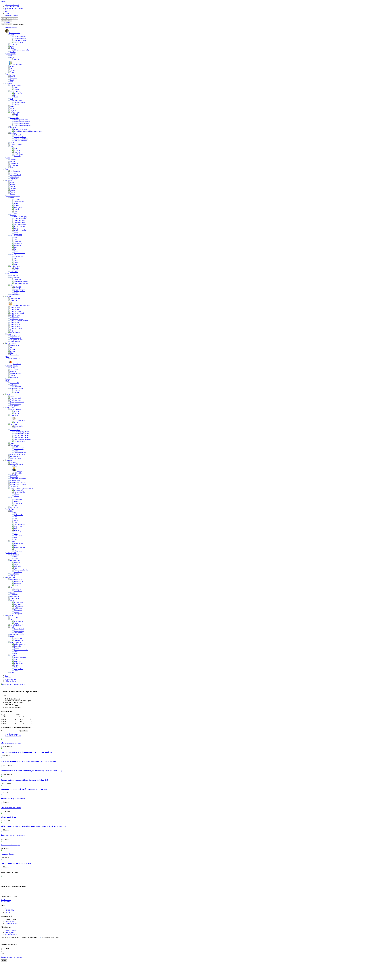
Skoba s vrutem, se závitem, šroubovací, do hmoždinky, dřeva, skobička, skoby (31, 771)
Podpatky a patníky (15, 373)
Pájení (15, 522)
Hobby (12, 182)
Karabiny (9, 180)
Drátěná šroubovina (19, 644)
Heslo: (3, 952)
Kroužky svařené (19, 631)
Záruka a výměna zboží (12, 6)
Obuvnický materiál (12, 366)
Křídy (11, 99)
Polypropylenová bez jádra (18, 482)
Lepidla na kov (14, 309)
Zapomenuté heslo (6, 957)
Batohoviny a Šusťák (16, 579)
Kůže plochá (17, 245)
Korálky (12, 197)
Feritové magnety (15, 336)
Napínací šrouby (19, 663)
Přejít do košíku (5, 22)
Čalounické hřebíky (19, 36)
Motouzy (19, 471)
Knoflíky (16, 97)
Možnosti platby (9, 932)
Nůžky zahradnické (19, 547)
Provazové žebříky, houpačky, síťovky (21, 488)
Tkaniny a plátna (11, 577)
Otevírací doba (9, 909)
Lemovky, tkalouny (16, 101)
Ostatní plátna (18, 610)
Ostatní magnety (15, 341)
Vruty (15, 653)
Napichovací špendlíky (20, 129)
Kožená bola (17, 279)
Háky (11, 619)
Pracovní (12, 194)
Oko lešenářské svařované (11, 743)
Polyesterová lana (15, 480)
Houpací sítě (17, 501)
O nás (6, 11)
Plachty (12, 80)
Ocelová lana (14, 475)
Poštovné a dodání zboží (12, 5)
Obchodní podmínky (11, 934)
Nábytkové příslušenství (17, 634)
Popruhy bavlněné (15, 398)
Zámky (12, 672)
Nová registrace (17, 957)
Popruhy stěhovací (15, 404)
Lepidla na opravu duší (17, 313)
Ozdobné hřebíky (19, 42)
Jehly (7, 169)
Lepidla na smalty (15, 324)
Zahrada (12, 541)
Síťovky (16, 494)
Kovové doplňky (15, 91)
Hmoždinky (17, 646)
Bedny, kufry (21, 420)
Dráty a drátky (14, 617)
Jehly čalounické (15, 171)
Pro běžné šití (17, 364)
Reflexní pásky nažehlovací (22, 121)
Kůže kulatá (17, 241)
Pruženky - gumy (15, 112)
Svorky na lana (18, 669)
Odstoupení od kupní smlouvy (14, 8)
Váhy (11, 68)
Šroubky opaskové (19, 441)
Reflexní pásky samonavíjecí (22, 125)
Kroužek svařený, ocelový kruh (13, 798)
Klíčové (12, 184)
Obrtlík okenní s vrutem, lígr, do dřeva (16, 863)
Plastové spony (14, 445)
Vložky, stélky (14, 377)
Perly (15, 213)
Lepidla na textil (15, 326)
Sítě (11, 498)
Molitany (12, 46)
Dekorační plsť (14, 383)
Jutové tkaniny (18, 591)
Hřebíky (12, 35)
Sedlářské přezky (15, 456)
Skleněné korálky (15, 266)
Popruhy (8, 394)
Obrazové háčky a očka (21, 650)
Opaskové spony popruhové (22, 439)
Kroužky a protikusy (20, 224)
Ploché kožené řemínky (21, 283)
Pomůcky (13, 255)
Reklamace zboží (10, 921)
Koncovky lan (18, 661)
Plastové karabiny (19, 449)
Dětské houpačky (19, 490)
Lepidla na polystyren (16, 319)
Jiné (15, 95)
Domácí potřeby (11, 54)
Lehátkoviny (13, 594)
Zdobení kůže (18, 572)
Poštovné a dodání (10, 931)
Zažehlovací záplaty (16, 144)
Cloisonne (17, 199)
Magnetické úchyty (15, 338)
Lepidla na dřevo (15, 307)
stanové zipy (17, 156)
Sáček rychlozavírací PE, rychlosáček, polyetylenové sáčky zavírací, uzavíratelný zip (33, 826)
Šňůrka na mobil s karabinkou (13, 835)
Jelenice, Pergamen (19, 289)
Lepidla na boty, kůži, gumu (21, 305)
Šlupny (16, 232)
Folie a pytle (9, 74)
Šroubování (17, 532)
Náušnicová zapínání (20, 226)
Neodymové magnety (16, 340)
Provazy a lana (10, 460)
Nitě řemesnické (15, 359)
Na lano (12, 186)
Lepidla (16, 262)
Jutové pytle (17, 589)
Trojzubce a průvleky (20, 452)
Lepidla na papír (15, 315)
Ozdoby (16, 558)
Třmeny (16, 671)
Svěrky (16, 534)
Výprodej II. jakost (15, 458)
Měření (12, 106)
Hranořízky (17, 562)
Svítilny (12, 66)
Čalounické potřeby (15, 33)
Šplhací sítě (17, 505)
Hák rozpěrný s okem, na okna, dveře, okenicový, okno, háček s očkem (28, 761)
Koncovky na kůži (19, 220)
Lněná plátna (17, 604)
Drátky (16, 237)
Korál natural (18, 207)
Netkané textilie (14, 596)
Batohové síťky (18, 581)
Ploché (16, 116)
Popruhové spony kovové (17, 454)
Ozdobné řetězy (18, 638)
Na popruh (13, 188)
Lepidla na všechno (16, 328)
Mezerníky (17, 209)
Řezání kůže (17, 566)
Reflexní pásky (14, 118)
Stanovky (16, 612)
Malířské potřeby (11, 343)
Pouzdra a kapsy (15, 294)
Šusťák (16, 585)
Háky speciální (18, 621)
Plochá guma (14, 165)
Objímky (16, 665)
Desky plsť (13, 385)
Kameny (16, 205)
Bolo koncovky (18, 426)
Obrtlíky (12, 190)
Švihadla (16, 496)
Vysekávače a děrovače (21, 570)
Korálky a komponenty (13, 196)
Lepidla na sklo (14, 322)
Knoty (12, 396)
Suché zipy (13, 133)
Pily (15, 549)
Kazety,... (16, 422)
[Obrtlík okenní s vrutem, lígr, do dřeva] (13, 684)
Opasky (16, 293)
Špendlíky (13, 52)
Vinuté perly (17, 270)
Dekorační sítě (18, 499)
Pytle (11, 82)
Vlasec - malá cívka (8, 817)
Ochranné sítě (18, 503)
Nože (11, 55)
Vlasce (16, 251)
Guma (8, 158)
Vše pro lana (13, 655)
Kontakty (7, 13)
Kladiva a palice (18, 515)
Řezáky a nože (18, 526)
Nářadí (12, 48)
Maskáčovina (18, 608)
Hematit (16, 203)
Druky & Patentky (15, 85)
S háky (16, 623)
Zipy (11, 146)
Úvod (6, 676)
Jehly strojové (14, 178)
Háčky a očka (18, 93)
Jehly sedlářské (14, 177)
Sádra (11, 347)
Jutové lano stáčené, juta (10, 845)
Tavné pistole (18, 536)
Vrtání (15, 537)
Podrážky (13, 375)
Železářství (9, 615)
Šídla (15, 568)
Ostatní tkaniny (14, 598)
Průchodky (13, 110)
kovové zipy (17, 152)
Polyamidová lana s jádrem (18, 479)
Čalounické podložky (20, 38)
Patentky (16, 89)
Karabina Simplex (8, 854)
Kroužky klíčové (19, 629)
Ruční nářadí (10, 509)
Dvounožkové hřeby (20, 40)
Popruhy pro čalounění (17, 402)
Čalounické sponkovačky (21, 50)
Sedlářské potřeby (11, 553)
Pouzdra (16, 413)
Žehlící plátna (18, 613)
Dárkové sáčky (18, 256)
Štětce (11, 353)
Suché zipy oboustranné (21, 139)
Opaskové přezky (15, 430)
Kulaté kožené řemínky (21, 281)
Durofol (12, 76)
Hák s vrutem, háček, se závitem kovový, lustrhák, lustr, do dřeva (26, 752)
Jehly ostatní (13, 173)
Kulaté (16, 114)
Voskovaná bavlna (19, 253)
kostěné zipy (17, 150)
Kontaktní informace (11, 923)
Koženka (12, 593)
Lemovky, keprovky (20, 102)
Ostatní (8, 379)
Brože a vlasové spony (20, 217)
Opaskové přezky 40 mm (21, 435)
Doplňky (12, 367)
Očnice (16, 667)
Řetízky (16, 228)
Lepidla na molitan (15, 311)
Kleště (15, 517)
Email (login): (5, 948)
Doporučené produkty (11, 734)
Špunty (12, 167)
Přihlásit (15, 15)
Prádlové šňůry (18, 473)
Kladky (16, 659)
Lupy (15, 264)
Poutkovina (17, 104)
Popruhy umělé (14, 405)
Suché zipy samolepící (20, 140)
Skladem (9, 746)
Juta (11, 587)
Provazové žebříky (19, 492)
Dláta (15, 513)
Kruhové (16, 392)
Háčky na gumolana (20, 657)
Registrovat (8, 15)
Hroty (15, 556)
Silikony (12, 349)
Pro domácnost (17, 64)
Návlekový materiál (16, 236)
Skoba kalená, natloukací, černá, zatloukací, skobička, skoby (24, 789)
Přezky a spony (10, 407)
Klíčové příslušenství (16, 625)
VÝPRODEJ (14, 272)
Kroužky (12, 627)
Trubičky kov (18, 234)
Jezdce (16, 148)
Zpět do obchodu (6, 900)
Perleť (15, 211)
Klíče (15, 518)
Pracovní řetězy (18, 640)
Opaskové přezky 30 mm (21, 432)
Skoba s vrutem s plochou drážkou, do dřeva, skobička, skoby (25, 780)
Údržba (12, 142)
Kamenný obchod (10, 10)
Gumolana (13, 462)
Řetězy (12, 636)
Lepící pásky (14, 300)
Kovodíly (13, 215)
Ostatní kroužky (18, 633)
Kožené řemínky (15, 277)
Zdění (15, 539)
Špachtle (12, 351)
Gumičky (12, 159)
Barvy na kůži (14, 275)
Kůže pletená (18, 243)
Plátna (12, 600)
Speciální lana (14, 507)
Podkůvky (13, 371)
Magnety (8, 334)
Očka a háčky (14, 369)
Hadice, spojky (18, 543)
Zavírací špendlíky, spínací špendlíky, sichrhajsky (28, 131)
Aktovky (16, 411)
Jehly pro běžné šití (15, 175)
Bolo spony (13, 424)
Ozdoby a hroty (14, 555)
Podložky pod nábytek (16, 388)
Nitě (15, 249)
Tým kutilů (8, 912)
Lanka (15, 247)
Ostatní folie (13, 78)
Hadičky (12, 161)
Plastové (12, 192)
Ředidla (12, 330)
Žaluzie (12, 72)
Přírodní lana (14, 486)
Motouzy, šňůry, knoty (16, 464)
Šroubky (12, 575)
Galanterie (9, 83)
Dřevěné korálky (19, 201)
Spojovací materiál (15, 642)
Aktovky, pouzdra (15, 409)
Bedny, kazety (14, 415)
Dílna (11, 511)
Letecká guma (14, 163)
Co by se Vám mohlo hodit (13, 736)
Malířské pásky (14, 345)
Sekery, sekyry (18, 551)
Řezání (16, 528)
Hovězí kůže (17, 287)
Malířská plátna (18, 606)
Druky (16, 87)
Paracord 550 (14, 477)
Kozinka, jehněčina (19, 291)
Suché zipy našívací (20, 137)
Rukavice (16, 530)
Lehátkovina (13, 44)
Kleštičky (16, 260)
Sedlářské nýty (14, 574)
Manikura (16, 59)
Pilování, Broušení (19, 524)
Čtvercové (17, 390)
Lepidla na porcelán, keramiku (19, 321)
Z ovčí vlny (17, 386)
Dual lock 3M (18, 135)
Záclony (12, 70)
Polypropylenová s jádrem (18, 484)
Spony (16, 451)
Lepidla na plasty (15, 317)
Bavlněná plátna (18, 602)
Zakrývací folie (14, 355)
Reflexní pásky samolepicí (21, 123)
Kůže (7, 274)
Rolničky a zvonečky (20, 230)
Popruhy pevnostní (15, 400)
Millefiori (16, 268)
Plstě (7, 381)
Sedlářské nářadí (15, 560)
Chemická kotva (15, 298)
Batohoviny (17, 583)
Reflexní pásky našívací (21, 120)
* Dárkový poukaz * (12, 28)
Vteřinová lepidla (15, 332)
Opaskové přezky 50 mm (21, 437)
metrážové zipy (18, 154)
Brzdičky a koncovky (20, 447)
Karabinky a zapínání (20, 218)
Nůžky (12, 57)
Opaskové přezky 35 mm (21, 433)
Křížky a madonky (19, 222)
